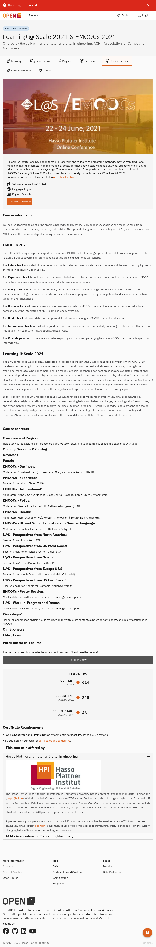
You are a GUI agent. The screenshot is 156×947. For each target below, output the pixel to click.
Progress (67, 61)
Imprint (107, 866)
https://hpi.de (15, 798)
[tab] (14, 61)
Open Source (10, 878)
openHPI (40, 825)
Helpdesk (58, 883)
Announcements (21, 70)
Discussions (43, 61)
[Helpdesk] (147, 932)
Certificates (91, 61)
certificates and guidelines (54, 740)
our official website (64, 177)
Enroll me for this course (19, 201)
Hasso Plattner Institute (35, 943)
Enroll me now (78, 659)
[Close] (148, 5)
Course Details (119, 61)
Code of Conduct (13, 872)
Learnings (17, 61)
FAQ (55, 866)
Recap (47, 70)
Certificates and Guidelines (69, 872)
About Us (8, 866)
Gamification (60, 878)
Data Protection (112, 872)
